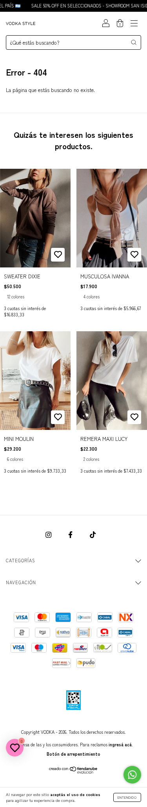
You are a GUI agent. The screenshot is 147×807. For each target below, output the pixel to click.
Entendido (127, 797)
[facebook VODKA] (71, 534)
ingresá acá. (121, 744)
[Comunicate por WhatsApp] (132, 775)
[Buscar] (133, 42)
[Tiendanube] (73, 771)
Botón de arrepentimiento (73, 754)
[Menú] (134, 23)
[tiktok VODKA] (92, 534)
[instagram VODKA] (49, 534)
